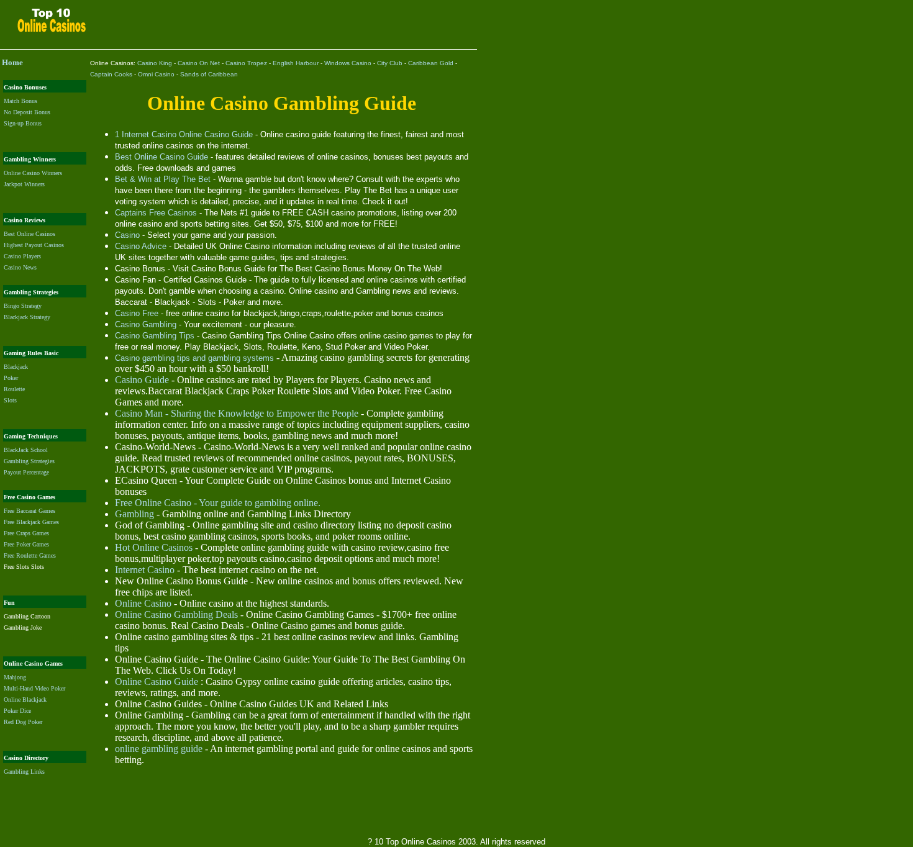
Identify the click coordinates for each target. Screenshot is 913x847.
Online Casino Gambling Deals (176, 614)
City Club (389, 63)
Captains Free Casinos (156, 212)
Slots (10, 400)
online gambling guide (158, 748)
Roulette (14, 389)
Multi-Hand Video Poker (34, 688)
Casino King (154, 63)
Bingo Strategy (23, 305)
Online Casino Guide (156, 681)
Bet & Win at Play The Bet (163, 179)
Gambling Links (24, 771)
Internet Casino (145, 569)
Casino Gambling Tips (154, 335)
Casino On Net (199, 63)
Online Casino (143, 603)
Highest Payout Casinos (34, 245)
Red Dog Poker (23, 721)
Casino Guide (142, 379)
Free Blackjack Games (31, 522)
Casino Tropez (246, 63)
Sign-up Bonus (23, 123)
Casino (127, 235)
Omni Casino (156, 74)
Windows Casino (347, 63)
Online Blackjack (25, 699)
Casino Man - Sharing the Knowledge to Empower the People (236, 413)
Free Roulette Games (30, 555)
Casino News (20, 267)
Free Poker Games (26, 544)
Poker (11, 377)
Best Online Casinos (29, 233)
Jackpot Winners (24, 184)
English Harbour (296, 63)
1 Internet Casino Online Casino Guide (184, 134)
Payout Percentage (26, 472)
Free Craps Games (26, 533)
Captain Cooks (111, 74)
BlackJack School (26, 449)
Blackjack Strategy (27, 317)
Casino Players (22, 256)
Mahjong (15, 677)
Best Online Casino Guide (161, 156)
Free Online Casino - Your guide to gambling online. (217, 502)
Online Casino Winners (33, 173)
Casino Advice (140, 246)
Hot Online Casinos (154, 547)
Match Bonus (20, 100)
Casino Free (136, 313)
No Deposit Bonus (27, 112)
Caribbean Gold (430, 63)
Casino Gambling (145, 324)
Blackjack (16, 366)
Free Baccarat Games (29, 510)
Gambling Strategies (29, 461)
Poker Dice (17, 710)
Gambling (134, 514)
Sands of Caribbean (209, 74)
